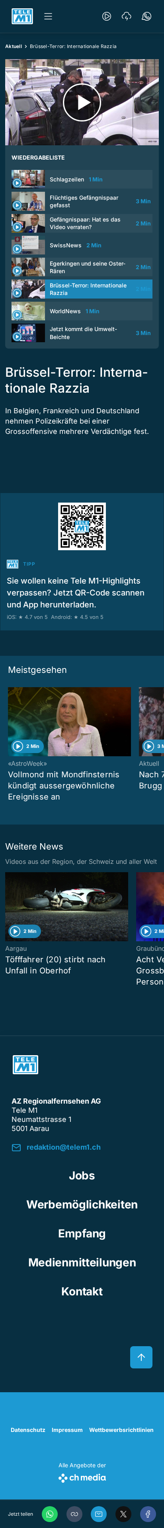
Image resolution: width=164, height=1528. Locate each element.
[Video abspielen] (82, 102)
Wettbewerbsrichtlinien (121, 1429)
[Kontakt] (146, 16)
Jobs (82, 1175)
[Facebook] (148, 1514)
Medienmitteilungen (82, 1262)
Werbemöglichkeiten (82, 1204)
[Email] (99, 1514)
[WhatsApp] (50, 1514)
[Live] (106, 16)
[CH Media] (82, 1476)
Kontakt (81, 1291)
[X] (123, 1514)
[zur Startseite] (22, 16)
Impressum (67, 1429)
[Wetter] (126, 16)
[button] (74, 1514)
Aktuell (13, 46)
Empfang (82, 1233)
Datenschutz (28, 1429)
